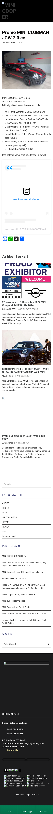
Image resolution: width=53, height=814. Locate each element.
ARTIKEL (21, 309)
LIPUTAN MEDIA (9, 517)
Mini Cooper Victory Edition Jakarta (18, 594)
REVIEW (5, 527)
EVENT (28, 309)
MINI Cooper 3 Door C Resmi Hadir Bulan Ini (22, 572)
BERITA (5, 508)
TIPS (4, 531)
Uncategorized (9, 536)
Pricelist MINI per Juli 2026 (14, 578)
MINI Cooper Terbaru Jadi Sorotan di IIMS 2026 (24, 613)
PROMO (20, 43)
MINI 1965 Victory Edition (13, 601)
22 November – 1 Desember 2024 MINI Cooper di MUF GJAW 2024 (24, 304)
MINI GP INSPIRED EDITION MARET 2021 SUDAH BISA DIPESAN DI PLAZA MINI (25, 370)
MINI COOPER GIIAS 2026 (14, 556)
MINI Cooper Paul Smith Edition (16, 607)
